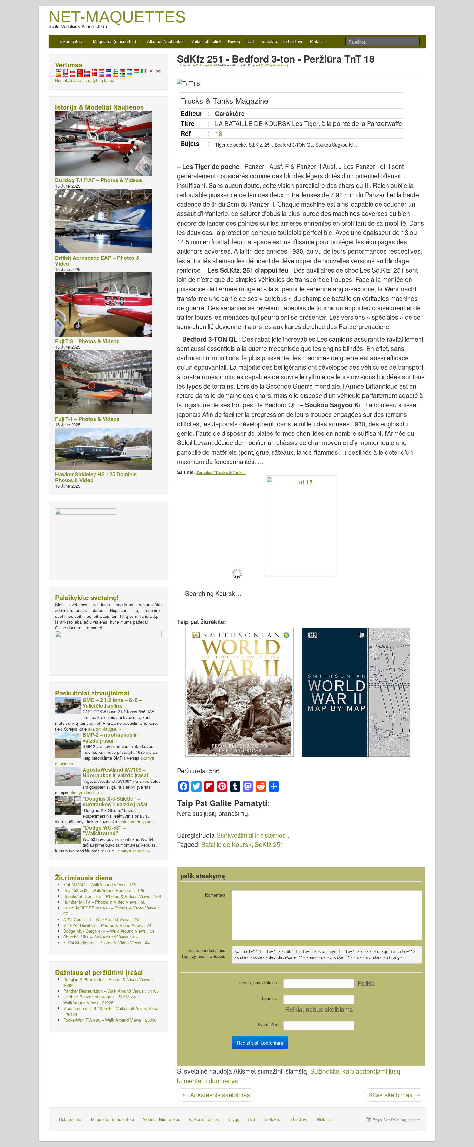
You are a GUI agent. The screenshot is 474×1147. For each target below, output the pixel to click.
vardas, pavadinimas (257, 982)
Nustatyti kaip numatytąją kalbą (84, 80)
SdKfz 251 (269, 844)
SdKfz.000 (263, 65)
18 (218, 133)
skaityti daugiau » (104, 729)
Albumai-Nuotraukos (166, 41)
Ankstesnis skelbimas (216, 1094)
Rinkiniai (318, 41)
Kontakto (268, 41)
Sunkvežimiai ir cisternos (251, 835)
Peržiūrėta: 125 (103, 890)
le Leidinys (293, 41)
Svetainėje (267, 1024)
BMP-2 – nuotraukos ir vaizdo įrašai (110, 737)
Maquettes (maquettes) (115, 41)
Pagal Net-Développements (396, 1119)
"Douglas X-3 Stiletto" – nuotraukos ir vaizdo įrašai (115, 801)
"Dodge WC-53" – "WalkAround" (104, 830)
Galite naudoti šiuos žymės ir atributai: (203, 953)
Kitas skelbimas (394, 1094)
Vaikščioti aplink (206, 41)
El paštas (268, 998)
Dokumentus (70, 41)
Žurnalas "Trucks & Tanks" (221, 472)
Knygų (234, 41)
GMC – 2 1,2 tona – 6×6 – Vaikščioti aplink (112, 702)
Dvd (250, 41)
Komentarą (215, 895)
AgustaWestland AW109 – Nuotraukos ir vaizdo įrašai (115, 772)
